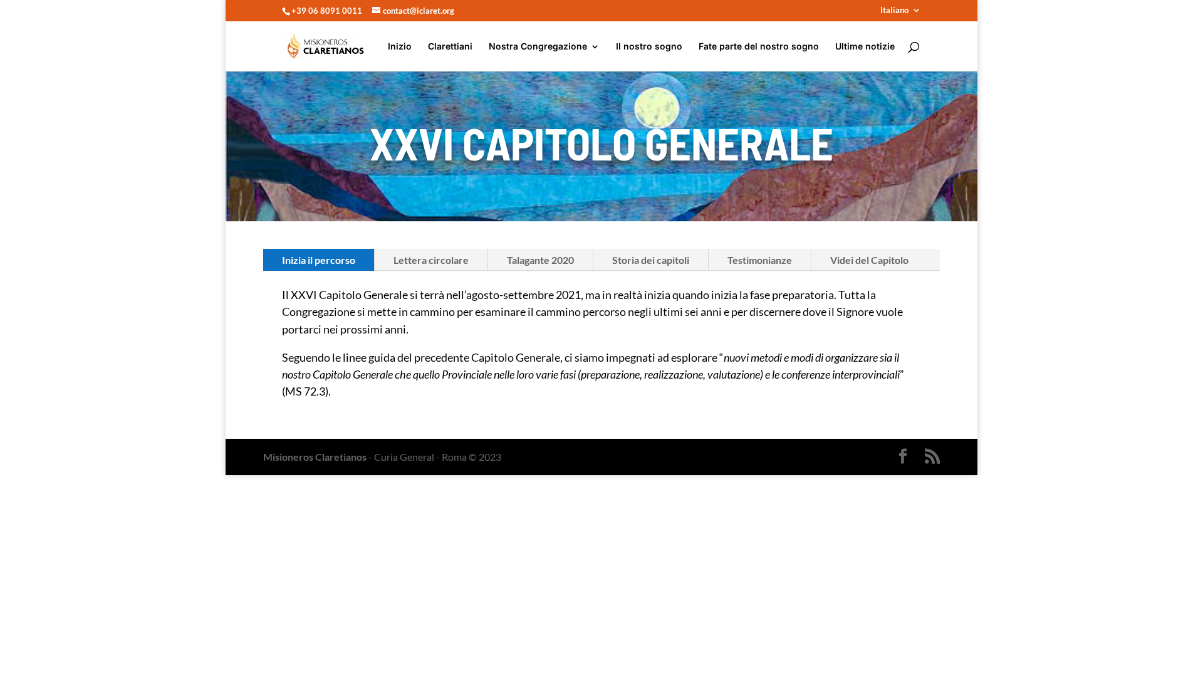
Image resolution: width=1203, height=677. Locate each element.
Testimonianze (759, 260)
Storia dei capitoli (650, 260)
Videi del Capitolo (869, 260)
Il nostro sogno (649, 46)
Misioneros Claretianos (315, 457)
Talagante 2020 (540, 260)
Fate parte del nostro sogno (759, 46)
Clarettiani (450, 46)
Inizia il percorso (318, 260)
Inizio (400, 46)
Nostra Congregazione (538, 46)
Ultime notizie (865, 46)
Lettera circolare (431, 260)
